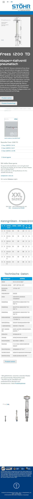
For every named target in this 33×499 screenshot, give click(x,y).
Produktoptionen (20, 383)
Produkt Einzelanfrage (8, 103)
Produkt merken (7, 98)
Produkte (15, 108)
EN (11, 1)
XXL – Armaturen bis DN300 (16, 208)
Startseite (8, 108)
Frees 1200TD (23, 108)
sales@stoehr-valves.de (7, 175)
